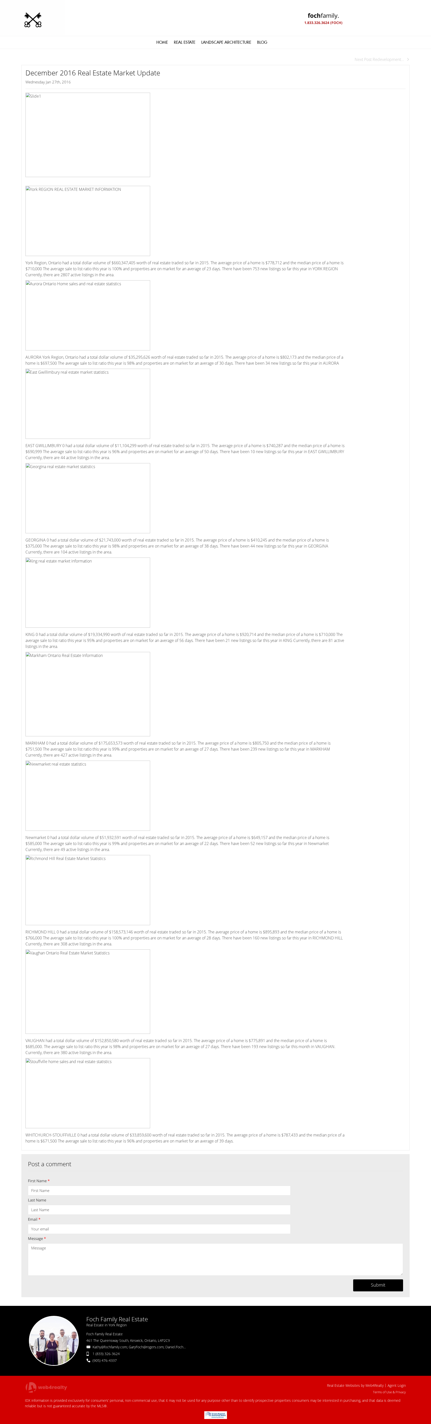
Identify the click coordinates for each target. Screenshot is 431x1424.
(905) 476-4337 (105, 1360)
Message (37, 1238)
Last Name (37, 1199)
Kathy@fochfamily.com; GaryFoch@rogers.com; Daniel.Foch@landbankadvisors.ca (155, 1347)
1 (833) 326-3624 (106, 1353)
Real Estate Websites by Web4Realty (355, 1385)
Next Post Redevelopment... (379, 59)
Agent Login (397, 1385)
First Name (39, 1180)
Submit (378, 1285)
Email (34, 1219)
